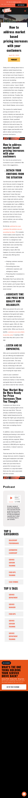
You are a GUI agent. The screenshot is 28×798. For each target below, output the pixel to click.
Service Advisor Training (12, 562)
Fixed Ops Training (12, 573)
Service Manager (12, 605)
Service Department (13, 596)
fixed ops (12, 614)
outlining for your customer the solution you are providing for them (12, 229)
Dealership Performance (14, 541)
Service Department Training (13, 636)
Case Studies (13, 582)
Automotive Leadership (13, 551)
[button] (25, 10)
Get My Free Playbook (14, 687)
